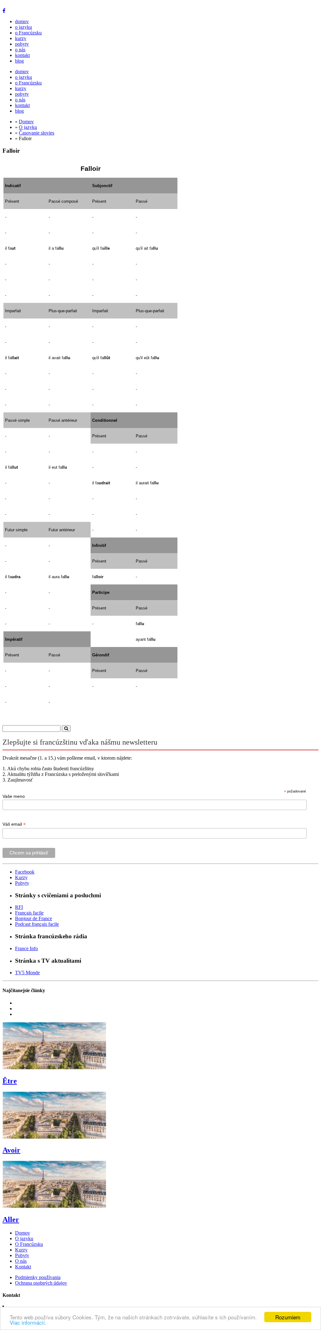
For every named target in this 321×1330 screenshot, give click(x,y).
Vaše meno (14, 796)
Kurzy (21, 877)
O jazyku (28, 127)
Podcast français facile (37, 924)
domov (22, 21)
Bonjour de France (33, 918)
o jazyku (23, 27)
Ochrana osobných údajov (41, 1283)
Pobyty (22, 883)
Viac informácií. (28, 1322)
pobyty (22, 44)
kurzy (20, 38)
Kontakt (23, 1266)
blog (19, 61)
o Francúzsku (28, 32)
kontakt (22, 55)
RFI (19, 907)
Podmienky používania (38, 1277)
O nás (21, 1261)
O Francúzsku (29, 1244)
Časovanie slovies (36, 132)
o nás (20, 49)
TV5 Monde (27, 972)
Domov (26, 121)
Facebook (24, 871)
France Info (26, 948)
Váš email (14, 824)
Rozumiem (287, 1317)
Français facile (29, 912)
